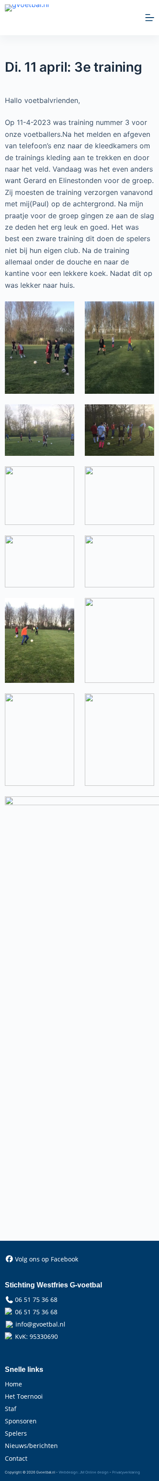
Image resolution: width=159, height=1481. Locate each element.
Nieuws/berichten (31, 1445)
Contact (16, 1458)
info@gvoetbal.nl (40, 1324)
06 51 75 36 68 (36, 1299)
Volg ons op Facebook (46, 1259)
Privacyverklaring (126, 1472)
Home (13, 1384)
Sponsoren (21, 1421)
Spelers (16, 1433)
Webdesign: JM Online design (84, 1472)
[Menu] (149, 17)
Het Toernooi (24, 1396)
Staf (10, 1408)
